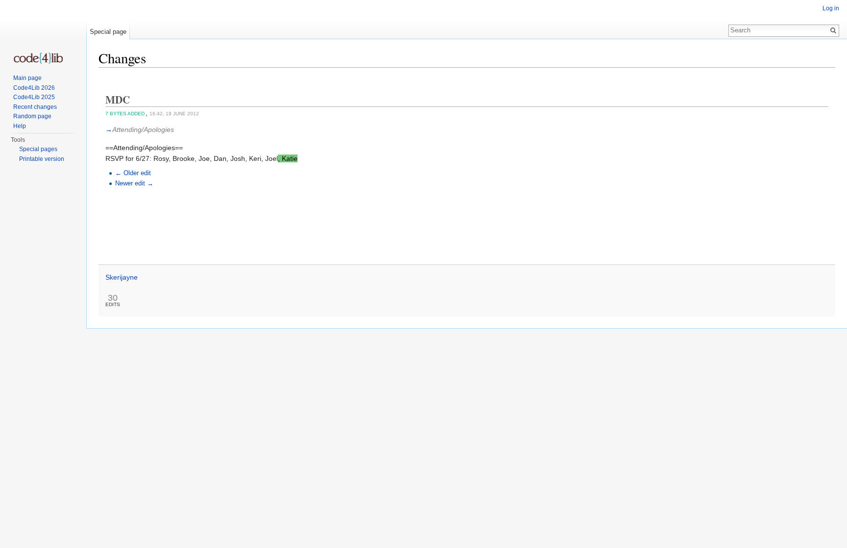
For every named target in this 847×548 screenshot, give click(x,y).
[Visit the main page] (38, 58)
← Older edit (133, 173)
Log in (830, 8)
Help (19, 126)
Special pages (38, 149)
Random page (32, 116)
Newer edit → (134, 183)
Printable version (41, 159)
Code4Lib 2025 (34, 97)
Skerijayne (121, 277)
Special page (108, 31)
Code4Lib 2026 (34, 87)
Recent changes (35, 107)
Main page (27, 78)
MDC (117, 99)
